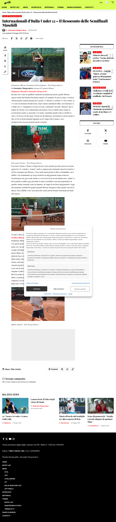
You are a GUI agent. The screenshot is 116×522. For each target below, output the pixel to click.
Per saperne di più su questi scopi (81, 283)
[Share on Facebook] (11, 38)
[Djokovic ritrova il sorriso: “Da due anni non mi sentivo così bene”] (85, 57)
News (99, 52)
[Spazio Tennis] (7, 2)
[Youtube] (106, 142)
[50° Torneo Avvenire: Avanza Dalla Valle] (15, 406)
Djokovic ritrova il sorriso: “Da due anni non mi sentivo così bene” (103, 58)
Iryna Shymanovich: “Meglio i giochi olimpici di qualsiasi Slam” (100, 419)
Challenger (97, 87)
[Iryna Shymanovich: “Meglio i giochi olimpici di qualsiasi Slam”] (101, 406)
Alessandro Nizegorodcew (17, 30)
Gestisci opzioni (80, 289)
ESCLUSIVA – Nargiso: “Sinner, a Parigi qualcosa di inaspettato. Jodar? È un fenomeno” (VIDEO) (102, 76)
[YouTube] (10, 439)
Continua (36, 289)
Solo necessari (59, 289)
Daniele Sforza (94, 426)
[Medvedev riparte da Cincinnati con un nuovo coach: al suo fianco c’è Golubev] (85, 108)
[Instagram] (88, 142)
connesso (14, 382)
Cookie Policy (47, 294)
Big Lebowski (65, 423)
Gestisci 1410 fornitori (32, 283)
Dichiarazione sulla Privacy (60, 294)
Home (4, 12)
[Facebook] (88, 132)
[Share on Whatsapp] (21, 38)
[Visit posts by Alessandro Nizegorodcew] (3, 30)
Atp (95, 52)
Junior (5, 16)
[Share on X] (16, 38)
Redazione (7, 423)
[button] (96, 2)
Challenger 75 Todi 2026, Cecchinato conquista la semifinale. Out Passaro (103, 93)
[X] (106, 132)
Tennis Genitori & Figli (15, 16)
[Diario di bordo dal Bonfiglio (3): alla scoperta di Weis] (72, 406)
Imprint (70, 294)
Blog (8, 12)
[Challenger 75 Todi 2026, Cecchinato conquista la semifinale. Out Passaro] (85, 93)
